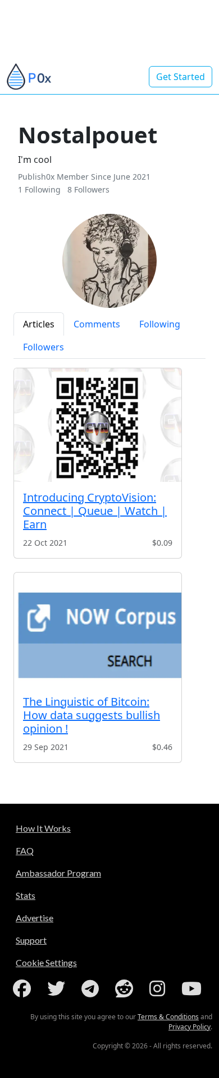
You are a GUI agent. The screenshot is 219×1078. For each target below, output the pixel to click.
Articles (38, 324)
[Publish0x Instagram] (159, 988)
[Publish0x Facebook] (24, 988)
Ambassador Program (58, 873)
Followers (43, 347)
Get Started (180, 77)
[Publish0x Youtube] (193, 988)
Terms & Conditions (168, 1016)
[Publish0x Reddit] (126, 988)
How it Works (43, 828)
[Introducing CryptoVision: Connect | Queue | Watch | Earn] (97, 425)
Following (159, 324)
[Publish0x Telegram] (92, 988)
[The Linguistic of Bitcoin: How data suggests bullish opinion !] (97, 629)
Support (31, 940)
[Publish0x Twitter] (58, 988)
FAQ (25, 850)
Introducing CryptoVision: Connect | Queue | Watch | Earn (95, 511)
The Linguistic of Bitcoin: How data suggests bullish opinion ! (91, 715)
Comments (97, 324)
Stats (25, 895)
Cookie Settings (46, 962)
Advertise (34, 917)
